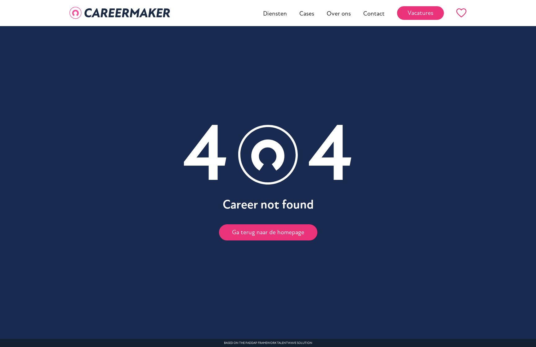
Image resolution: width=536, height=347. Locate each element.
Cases (306, 13)
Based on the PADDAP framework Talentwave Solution (268, 343)
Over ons (339, 13)
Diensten (275, 13)
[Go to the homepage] (119, 13)
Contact (374, 13)
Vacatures (420, 13)
